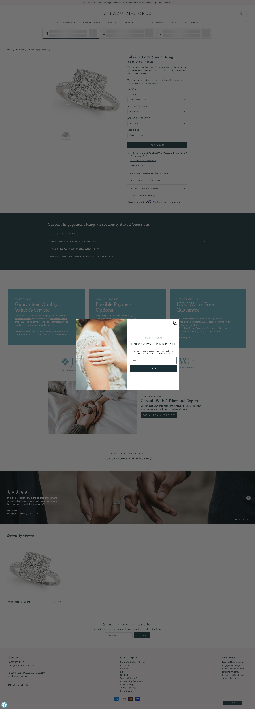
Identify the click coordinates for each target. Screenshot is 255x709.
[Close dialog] (175, 323)
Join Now (153, 369)
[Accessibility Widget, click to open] (4, 705)
